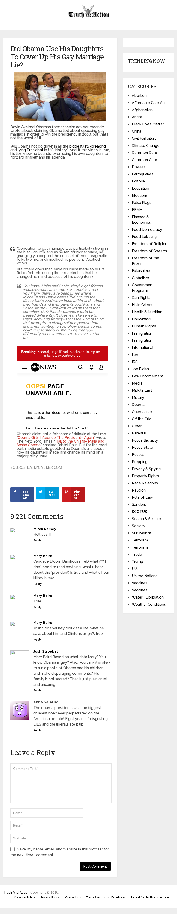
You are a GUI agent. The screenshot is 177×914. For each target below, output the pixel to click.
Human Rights (144, 326)
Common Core (144, 152)
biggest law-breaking (87, 146)
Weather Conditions (149, 604)
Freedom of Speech (149, 251)
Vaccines (139, 583)
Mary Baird (42, 556)
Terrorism (140, 540)
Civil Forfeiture (144, 138)
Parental (139, 433)
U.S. (135, 569)
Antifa (137, 117)
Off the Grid (141, 419)
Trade (137, 554)
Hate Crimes (142, 305)
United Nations (144, 576)
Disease (139, 167)
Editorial (139, 181)
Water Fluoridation (148, 597)
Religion (139, 490)
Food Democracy (147, 229)
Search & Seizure (146, 519)
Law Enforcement (147, 376)
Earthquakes (142, 174)
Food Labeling (144, 236)
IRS (135, 362)
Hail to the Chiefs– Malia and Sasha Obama (60, 443)
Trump (137, 561)
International (142, 347)
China (136, 131)
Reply (37, 540)
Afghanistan (142, 110)
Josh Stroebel (45, 651)
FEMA (137, 210)
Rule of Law (142, 497)
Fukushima (141, 271)
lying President (30, 150)
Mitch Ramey (44, 529)
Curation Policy (24, 897)
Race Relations (145, 483)
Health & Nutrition (147, 312)
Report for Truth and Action (150, 897)
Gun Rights (141, 297)
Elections (140, 195)
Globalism (140, 278)
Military (138, 397)
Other (137, 426)
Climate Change (145, 145)
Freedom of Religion (149, 244)
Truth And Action (16, 892)
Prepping (140, 462)
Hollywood (141, 319)
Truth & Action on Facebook (105, 897)
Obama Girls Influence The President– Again (56, 437)
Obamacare (142, 412)
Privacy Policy (50, 897)
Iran (135, 355)
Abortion (139, 95)
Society (138, 526)
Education (140, 188)
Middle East (142, 390)
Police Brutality (145, 440)
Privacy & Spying (146, 469)
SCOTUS (139, 511)
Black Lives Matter (148, 124)
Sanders (139, 504)
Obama (138, 404)
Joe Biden (140, 369)
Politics (138, 454)
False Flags (141, 202)
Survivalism (141, 533)
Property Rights (145, 476)
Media (137, 383)
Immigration (142, 333)
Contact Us (73, 897)
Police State (142, 447)
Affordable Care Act (149, 103)
